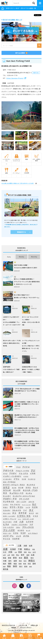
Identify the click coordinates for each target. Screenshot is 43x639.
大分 (4, 552)
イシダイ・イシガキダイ (12, 476)
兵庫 (5, 549)
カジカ (14, 488)
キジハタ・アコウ (30, 490)
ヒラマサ (30, 522)
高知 (25, 566)
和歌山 (27, 549)
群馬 (24, 564)
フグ (31, 525)
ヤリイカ (6, 539)
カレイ (35, 488)
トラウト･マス (23, 516)
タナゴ (31, 513)
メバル (26, 536)
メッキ (18, 536)
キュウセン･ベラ (16, 493)
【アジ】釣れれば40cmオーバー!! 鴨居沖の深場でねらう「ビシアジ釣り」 (27, 390)
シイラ (28, 507)
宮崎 (25, 552)
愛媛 (9, 558)
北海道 (13, 549)
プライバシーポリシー (26, 627)
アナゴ (5, 473)
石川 (25, 561)
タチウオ (22, 513)
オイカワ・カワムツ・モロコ (14, 485)
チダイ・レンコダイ (9, 516)
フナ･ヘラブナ (8, 527)
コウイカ (31, 501)
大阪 (10, 552)
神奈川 (31, 560)
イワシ (16, 479)
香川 (20, 566)
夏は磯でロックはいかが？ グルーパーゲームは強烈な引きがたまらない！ (26, 416)
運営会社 (13, 627)
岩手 (22, 555)
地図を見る (36, 72)
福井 (4, 564)
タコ (14, 513)
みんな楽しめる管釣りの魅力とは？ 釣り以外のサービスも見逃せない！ (18, 183)
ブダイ (18, 527)
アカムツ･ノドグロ (22, 471)
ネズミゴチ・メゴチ (28, 519)
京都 (25, 546)
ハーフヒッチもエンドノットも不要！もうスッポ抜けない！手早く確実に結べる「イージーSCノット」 (31, 346)
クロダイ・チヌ (10, 499)
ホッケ (28, 530)
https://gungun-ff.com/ (14, 78)
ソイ (25, 510)
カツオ (20, 488)
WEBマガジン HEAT (13, 8)
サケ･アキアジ (15, 504)
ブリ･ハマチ (9, 530)
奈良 (16, 552)
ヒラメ (6, 524)
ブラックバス (28, 527)
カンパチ (17, 490)
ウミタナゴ (31, 479)
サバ (34, 504)
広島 (32, 555)
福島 (15, 564)
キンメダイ (7, 496)
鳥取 (30, 566)
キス (5, 493)
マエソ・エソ (7, 533)
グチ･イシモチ (24, 499)
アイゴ (18, 467)
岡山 (17, 555)
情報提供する (21, 232)
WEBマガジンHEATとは (8, 625)
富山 (29, 552)
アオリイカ (8, 470)
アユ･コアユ (23, 473)
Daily (9, 257)
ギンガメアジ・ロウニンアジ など (24, 496)
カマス (28, 488)
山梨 (8, 555)
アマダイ (13, 473)
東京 (26, 557)
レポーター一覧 (23, 625)
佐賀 (30, 546)
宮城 (20, 552)
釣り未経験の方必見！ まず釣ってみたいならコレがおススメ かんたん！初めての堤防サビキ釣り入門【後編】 (26, 430)
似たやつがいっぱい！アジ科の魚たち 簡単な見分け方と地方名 (12, 343)
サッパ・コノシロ (26, 504)
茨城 (29, 564)
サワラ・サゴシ (16, 507)
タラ (37, 513)
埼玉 (33, 549)
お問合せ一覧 (34, 625)
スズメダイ (6, 510)
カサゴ (6, 487)
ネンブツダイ (7, 522)
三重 (19, 545)
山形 (4, 555)
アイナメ (26, 467)
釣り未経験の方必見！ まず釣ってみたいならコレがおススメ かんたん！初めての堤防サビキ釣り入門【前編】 (26, 443)
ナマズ (35, 516)
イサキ (33, 473)
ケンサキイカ (8, 501)
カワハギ (7, 490)
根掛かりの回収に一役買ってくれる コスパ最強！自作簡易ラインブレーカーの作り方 (26, 404)
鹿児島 (5, 569)
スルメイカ (16, 510)
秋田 (20, 563)
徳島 (4, 558)
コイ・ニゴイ (21, 502)
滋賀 (15, 561)
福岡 (10, 564)
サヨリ (5, 507)
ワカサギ (16, 539)
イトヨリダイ (7, 479)
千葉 (20, 549)
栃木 (32, 558)
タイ (31, 510)
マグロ (15, 533)
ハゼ (15, 522)
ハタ (21, 521)
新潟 (20, 558)
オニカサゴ (31, 485)
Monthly (34, 257)
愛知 (15, 558)
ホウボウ (21, 530)
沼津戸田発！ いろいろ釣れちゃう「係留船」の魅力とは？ (11, 369)
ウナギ (24, 479)
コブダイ (5, 504)
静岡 (15, 566)
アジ (33, 470)
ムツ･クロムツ (33, 533)
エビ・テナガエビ (9, 482)
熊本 (20, 561)
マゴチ (23, 533)
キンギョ (29, 493)
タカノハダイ (7, 513)
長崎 (34, 564)
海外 (10, 561)
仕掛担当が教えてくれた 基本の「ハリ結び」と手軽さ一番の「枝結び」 (31, 369)
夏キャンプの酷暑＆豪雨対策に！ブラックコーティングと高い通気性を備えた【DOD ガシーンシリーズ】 (27, 281)
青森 (9, 566)
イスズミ (25, 476)
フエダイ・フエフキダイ (19, 524)
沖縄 (4, 561)
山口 (34, 552)
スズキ (35, 507)
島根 (27, 555)
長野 (4, 566)
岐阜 (13, 555)
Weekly (21, 257)
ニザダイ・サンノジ (9, 519)
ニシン (19, 519)
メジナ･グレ (8, 536)
